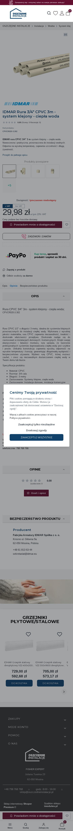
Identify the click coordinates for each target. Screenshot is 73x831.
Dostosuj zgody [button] (36, 430)
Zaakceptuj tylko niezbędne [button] (36, 424)
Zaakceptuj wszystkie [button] (36, 437)
